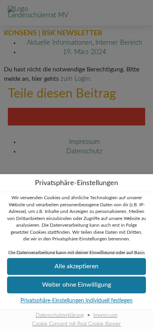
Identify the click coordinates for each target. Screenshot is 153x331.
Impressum (105, 315)
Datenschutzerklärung (60, 315)
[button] (76, 266)
